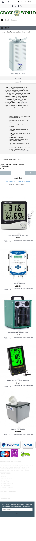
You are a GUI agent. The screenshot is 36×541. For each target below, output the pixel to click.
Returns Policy (5, 485)
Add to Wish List (10, 181)
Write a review (20, 184)
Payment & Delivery (7, 479)
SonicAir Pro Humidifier (18, 429)
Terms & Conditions (7, 488)
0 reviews (11, 184)
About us (3, 476)
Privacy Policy (5, 481)
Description (18, 78)
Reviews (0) (18, 82)
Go (17, 513)
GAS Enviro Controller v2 (18, 283)
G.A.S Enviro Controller (22, 151)
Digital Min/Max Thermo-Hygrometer (18, 235)
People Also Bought (18, 193)
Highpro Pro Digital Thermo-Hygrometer (18, 380)
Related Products (18, 189)
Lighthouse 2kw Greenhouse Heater (18, 332)
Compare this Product (24, 181)
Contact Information (7, 483)
